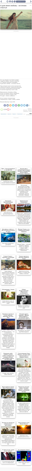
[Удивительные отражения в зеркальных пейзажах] (24, 212)
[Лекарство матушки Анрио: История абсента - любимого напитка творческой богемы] (24, 401)
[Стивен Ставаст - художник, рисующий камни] (8, 269)
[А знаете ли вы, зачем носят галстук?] (8, 459)
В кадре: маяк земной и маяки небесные (8, 374)
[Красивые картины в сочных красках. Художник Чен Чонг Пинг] (8, 330)
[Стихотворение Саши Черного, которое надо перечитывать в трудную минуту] (24, 367)
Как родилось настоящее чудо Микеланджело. (24, 331)
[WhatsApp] (19, 105)
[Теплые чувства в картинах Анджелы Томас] (24, 269)
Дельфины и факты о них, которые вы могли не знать (8, 230)
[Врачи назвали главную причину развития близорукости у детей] (1, 2)
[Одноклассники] (10, 105)
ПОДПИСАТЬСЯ (21, 1)
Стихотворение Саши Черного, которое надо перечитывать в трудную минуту (24, 355)
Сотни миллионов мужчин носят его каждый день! (8, 462)
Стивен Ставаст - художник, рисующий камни (8, 257)
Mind (31, 113)
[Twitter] (24, 105)
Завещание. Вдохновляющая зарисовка (8, 202)
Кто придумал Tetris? (24, 449)
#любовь (30, 108)
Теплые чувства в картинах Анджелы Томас (24, 257)
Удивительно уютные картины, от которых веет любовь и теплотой (24, 272)
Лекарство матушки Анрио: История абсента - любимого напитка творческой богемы (23, 389)
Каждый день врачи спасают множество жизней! (8, 182)
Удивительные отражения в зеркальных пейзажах (24, 202)
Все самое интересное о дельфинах (8, 244)
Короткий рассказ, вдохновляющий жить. (8, 213)
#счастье (25, 110)
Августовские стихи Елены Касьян (23, 423)
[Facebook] (5, 105)
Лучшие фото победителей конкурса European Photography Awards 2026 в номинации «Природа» (24, 171)
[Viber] (16, 105)
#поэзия (30, 110)
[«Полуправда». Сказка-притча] (8, 299)
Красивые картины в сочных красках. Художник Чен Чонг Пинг (8, 315)
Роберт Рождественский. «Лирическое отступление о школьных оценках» (23, 292)
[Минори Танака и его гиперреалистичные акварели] (24, 242)
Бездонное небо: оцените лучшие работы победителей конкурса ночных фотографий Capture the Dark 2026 (8, 356)
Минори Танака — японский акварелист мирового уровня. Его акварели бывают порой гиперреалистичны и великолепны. (23, 247)
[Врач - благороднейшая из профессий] (8, 180)
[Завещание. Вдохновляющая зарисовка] (8, 211)
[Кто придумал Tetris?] (24, 461)
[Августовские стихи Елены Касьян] (24, 434)
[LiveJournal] (27, 105)
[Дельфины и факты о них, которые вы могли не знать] (8, 241)
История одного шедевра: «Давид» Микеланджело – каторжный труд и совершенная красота (24, 316)
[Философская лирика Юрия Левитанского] (8, 398)
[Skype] (21, 105)
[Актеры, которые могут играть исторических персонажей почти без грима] (31, 2)
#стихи (30, 111)
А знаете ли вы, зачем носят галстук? (8, 450)
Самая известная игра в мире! (24, 463)
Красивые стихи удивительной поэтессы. (24, 436)
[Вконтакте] (7, 105)
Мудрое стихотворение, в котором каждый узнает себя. (24, 307)
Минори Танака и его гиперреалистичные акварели (24, 230)
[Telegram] (13, 105)
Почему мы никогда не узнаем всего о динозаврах (8, 424)
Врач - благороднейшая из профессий (8, 169)
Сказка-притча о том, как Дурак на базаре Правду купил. (8, 302)
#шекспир (25, 111)
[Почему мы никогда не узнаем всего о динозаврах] (8, 433)
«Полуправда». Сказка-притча (8, 290)
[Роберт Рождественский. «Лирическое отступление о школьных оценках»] (24, 304)
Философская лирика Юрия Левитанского (8, 387)
